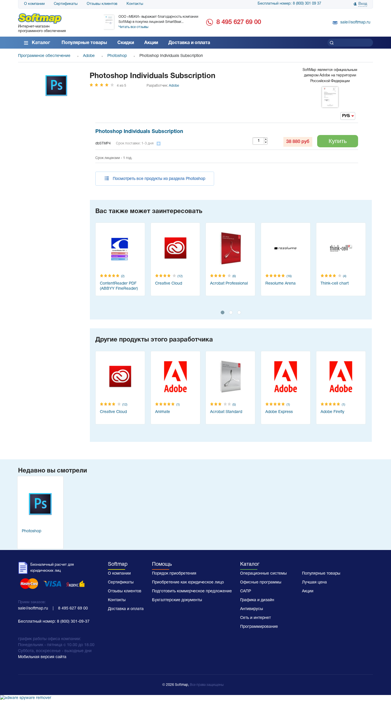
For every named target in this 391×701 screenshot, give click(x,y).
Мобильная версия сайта (42, 657)
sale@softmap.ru (355, 22)
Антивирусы (251, 609)
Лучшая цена (314, 582)
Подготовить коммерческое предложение (192, 591)
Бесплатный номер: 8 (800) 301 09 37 (289, 3)
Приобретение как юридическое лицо (188, 582)
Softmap (118, 564)
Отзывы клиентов (102, 4)
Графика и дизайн (257, 600)
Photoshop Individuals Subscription (139, 131)
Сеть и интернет (255, 618)
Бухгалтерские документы (177, 600)
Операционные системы (263, 573)
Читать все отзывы (133, 27)
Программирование (259, 627)
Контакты (135, 4)
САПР (245, 591)
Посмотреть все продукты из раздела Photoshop (159, 179)
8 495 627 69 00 (238, 22)
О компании (34, 4)
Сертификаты (66, 4)
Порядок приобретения (174, 573)
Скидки (125, 43)
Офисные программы (260, 582)
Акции (151, 43)
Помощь (162, 564)
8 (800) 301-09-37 (73, 621)
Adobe (174, 85)
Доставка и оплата (189, 43)
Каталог (41, 43)
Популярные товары (84, 43)
